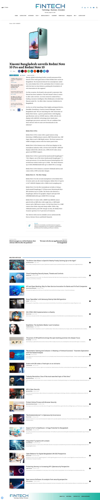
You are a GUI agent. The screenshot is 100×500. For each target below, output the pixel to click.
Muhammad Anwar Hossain (31, 404)
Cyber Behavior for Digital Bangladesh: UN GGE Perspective (46, 454)
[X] (22, 71)
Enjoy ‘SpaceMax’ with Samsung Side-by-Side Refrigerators (46, 299)
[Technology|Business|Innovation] (50, 7)
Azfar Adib (28, 354)
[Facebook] (82, 8)
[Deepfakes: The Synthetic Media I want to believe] (16, 329)
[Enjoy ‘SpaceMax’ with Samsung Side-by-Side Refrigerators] (16, 303)
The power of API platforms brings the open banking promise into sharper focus (53, 338)
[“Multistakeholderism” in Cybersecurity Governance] (16, 419)
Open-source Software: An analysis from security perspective (46, 479)
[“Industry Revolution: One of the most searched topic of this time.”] (16, 381)
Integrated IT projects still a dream (38, 441)
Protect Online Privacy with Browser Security (41, 402)
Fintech (23, 75)
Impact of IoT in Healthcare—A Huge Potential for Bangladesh (47, 428)
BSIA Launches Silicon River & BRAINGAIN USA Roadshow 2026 (17, 86)
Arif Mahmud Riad (30, 262)
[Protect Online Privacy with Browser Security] (16, 406)
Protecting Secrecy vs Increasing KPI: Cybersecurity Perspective (47, 466)
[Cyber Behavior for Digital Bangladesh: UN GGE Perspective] (16, 458)
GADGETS (18, 23)
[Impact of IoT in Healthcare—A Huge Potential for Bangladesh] (16, 432)
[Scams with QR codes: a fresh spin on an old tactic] (16, 368)
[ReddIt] (35, 71)
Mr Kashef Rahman (30, 378)
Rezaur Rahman (29, 481)
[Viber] (47, 71)
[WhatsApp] (28, 71)
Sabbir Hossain (29, 468)
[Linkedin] (85, 8)
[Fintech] (30, 225)
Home (10, 23)
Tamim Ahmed (29, 365)
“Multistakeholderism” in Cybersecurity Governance (43, 415)
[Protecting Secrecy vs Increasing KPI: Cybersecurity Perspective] (16, 471)
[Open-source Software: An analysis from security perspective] (16, 484)
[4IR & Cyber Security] (16, 393)
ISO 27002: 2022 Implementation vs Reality (40, 312)
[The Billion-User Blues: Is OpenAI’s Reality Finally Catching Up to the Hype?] (16, 265)
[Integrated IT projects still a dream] (16, 445)
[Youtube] (94, 8)
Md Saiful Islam (29, 391)
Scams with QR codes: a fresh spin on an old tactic (43, 363)
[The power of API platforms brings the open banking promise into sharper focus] (16, 342)
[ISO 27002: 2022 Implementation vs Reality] (16, 316)
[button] (96, 7)
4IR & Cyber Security (33, 389)
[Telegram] (44, 71)
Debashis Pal (28, 275)
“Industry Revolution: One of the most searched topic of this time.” (48, 376)
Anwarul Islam (29, 429)
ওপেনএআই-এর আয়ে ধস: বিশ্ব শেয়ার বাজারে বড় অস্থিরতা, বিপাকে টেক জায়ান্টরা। (17, 104)
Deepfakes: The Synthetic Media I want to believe (42, 325)
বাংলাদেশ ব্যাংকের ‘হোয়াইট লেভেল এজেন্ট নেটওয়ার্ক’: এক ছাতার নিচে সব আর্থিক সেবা (17, 92)
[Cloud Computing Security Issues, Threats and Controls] (16, 278)
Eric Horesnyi (28, 339)
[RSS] (91, 8)
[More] (22, 110)
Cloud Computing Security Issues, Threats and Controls (44, 273)
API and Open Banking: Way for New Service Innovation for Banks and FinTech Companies (56, 286)
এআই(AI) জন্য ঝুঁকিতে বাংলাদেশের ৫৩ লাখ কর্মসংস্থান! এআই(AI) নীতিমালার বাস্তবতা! (16, 79)
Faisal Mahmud (29, 442)
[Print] (41, 71)
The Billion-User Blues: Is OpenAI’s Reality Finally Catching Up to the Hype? (16, 98)
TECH (14, 23)
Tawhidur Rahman (30, 326)
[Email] (38, 71)
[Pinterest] (88, 8)
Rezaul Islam (28, 313)
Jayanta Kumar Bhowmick (31, 288)
